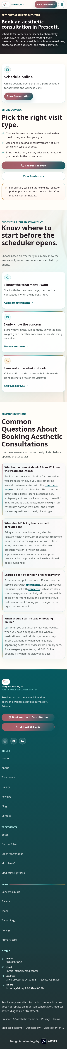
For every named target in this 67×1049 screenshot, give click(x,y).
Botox (5, 834)
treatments (33, 584)
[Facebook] (13, 741)
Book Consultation (18, 96)
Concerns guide (11, 892)
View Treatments (33, 176)
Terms (56, 1019)
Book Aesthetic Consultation (30, 717)
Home (5, 758)
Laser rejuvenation (13, 854)
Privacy (45, 1019)
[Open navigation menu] (61, 4)
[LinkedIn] (22, 741)
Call (7, 627)
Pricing (6, 930)
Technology (8, 920)
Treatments (8, 777)
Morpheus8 (8, 863)
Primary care (9, 939)
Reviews (6, 796)
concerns (34, 589)
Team (5, 911)
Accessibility (33, 1027)
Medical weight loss (13, 873)
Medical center (52, 1027)
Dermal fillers (9, 844)
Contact (6, 815)
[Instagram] (5, 741)
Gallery (6, 787)
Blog (4, 806)
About (5, 768)
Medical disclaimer (13, 1027)
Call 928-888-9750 (35, 165)
